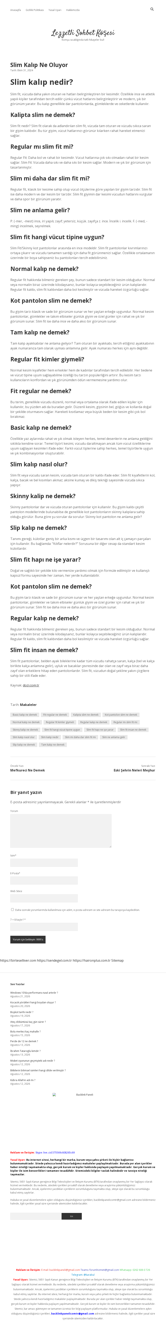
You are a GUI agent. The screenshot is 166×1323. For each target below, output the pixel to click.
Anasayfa (15, 10)
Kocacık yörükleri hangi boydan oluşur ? (33, 1002)
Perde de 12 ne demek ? (24, 1041)
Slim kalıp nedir (50, 737)
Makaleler (28, 704)
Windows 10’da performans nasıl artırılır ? (34, 992)
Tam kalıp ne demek (52, 744)
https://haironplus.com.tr (92, 960)
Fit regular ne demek (55, 714)
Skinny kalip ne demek (25, 729)
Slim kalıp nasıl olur (24, 737)
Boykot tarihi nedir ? (21, 1012)
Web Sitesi (16, 891)
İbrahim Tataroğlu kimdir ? (25, 1051)
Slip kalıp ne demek (24, 744)
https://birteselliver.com (18, 960)
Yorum (14, 811)
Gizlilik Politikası (35, 10)
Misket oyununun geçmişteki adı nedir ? (32, 1060)
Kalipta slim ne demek (85, 714)
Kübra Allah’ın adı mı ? (22, 1080)
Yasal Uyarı (55, 10)
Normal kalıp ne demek (26, 722)
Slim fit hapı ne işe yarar (100, 729)
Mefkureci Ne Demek (27, 770)
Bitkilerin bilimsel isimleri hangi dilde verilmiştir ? (38, 1070)
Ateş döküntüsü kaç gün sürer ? (28, 1022)
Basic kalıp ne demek (25, 714)
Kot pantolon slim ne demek (121, 714)
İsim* (13, 855)
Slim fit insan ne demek (133, 729)
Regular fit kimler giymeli (60, 722)
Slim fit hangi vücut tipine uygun (62, 729)
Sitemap (117, 960)
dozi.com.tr (31, 685)
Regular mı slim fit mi (125, 722)
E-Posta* (15, 873)
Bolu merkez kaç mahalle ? (25, 1031)
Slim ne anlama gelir (113, 737)
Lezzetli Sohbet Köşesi (83, 33)
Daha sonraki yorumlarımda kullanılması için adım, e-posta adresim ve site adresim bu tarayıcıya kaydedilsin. (77, 910)
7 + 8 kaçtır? (18, 919)
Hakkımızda (73, 10)
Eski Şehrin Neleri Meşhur (134, 770)
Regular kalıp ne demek (93, 722)
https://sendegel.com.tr (54, 960)
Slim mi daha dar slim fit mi (80, 737)
